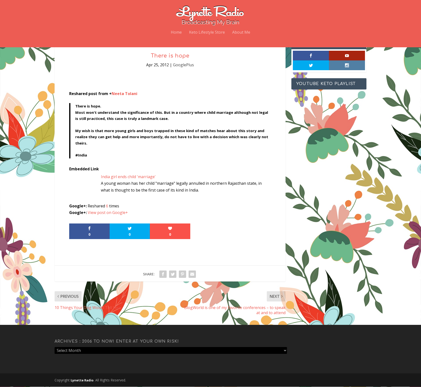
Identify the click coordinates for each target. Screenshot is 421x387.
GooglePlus (183, 65)
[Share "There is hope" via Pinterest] (182, 274)
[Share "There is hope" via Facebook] (163, 274)
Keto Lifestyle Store (207, 32)
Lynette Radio (82, 380)
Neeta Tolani (124, 93)
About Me (241, 32)
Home (176, 32)
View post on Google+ (108, 212)
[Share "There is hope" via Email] (192, 274)
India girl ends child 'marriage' (128, 176)
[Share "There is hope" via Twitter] (173, 274)
